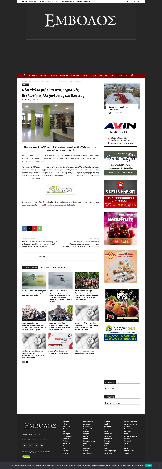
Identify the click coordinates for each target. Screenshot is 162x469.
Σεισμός (126, 434)
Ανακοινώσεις (67, 436)
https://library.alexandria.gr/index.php (59, 205)
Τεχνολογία (127, 441)
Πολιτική (127, 426)
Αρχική (24, 81)
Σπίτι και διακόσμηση (131, 436)
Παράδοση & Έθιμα (110, 451)
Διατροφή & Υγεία (88, 429)
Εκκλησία (86, 434)
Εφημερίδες (86, 448)
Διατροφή (103, 75)
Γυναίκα (65, 453)
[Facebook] (127, 1)
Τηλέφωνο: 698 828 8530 (83, 1)
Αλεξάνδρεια (67, 429)
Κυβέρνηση (107, 436)
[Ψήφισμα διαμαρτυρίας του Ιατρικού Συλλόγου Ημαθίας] (87, 341)
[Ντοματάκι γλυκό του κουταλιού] (122, 96)
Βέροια (65, 446)
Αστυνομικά (67, 443)
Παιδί (106, 448)
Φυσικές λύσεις (129, 451)
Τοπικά (43, 75)
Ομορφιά (107, 443)
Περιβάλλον (108, 453)
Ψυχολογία (127, 453)
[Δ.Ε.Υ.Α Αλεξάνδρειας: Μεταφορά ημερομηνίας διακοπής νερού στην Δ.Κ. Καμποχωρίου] (34, 280)
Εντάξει (148, 465)
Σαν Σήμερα (127, 431)
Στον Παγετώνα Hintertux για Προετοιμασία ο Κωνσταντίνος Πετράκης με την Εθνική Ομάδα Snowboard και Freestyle (39, 244)
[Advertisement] (81, 56)
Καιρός (106, 424)
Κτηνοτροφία (108, 434)
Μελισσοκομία (108, 439)
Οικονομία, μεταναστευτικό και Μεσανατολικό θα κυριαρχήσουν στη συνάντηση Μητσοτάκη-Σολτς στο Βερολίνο (81, 244)
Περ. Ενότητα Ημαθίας (131, 424)
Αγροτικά (66, 422)
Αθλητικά (64, 75)
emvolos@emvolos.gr (67, 1)
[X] (134, 1)
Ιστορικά (107, 422)
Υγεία (94, 75)
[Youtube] (138, 1)
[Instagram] (131, 1)
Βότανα (65, 451)
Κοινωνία (75, 75)
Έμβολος (28, 100)
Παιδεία (106, 446)
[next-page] (27, 362)
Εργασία (85, 443)
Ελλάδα (32, 75)
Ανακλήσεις (66, 434)
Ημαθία (31, 81)
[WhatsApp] (39, 228)
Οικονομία (107, 441)
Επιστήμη (86, 439)
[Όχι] (159, 466)
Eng (111, 75)
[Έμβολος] (81, 21)
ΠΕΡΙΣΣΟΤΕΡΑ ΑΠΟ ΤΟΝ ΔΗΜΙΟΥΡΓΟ (52, 268)
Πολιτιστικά (128, 429)
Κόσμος (54, 75)
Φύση (126, 448)
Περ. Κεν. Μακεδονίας (131, 422)
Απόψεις (65, 441)
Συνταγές (86, 75)
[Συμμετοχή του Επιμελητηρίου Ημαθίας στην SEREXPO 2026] (60, 341)
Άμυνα (65, 431)
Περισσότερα (121, 75)
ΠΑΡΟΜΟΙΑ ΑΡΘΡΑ (30, 268)
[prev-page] (23, 362)
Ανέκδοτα (66, 439)
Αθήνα (65, 424)
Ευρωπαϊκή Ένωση (89, 446)
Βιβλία (65, 448)
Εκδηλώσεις (87, 431)
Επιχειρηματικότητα (89, 441)
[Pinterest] (34, 228)
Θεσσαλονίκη (87, 453)
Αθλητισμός (67, 426)
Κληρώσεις (107, 426)
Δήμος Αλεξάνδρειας (89, 422)
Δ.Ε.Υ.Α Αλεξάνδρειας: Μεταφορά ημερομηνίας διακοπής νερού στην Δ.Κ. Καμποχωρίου (34, 293)
